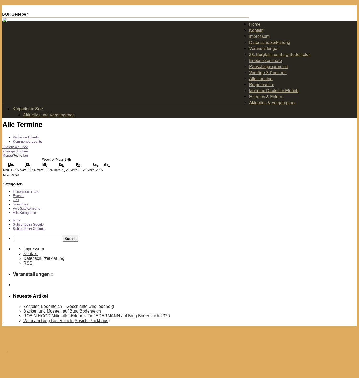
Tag (25, 155)
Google (28, 224)
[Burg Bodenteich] (7, 350)
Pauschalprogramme (268, 66)
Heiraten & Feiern (265, 97)
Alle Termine (261, 78)
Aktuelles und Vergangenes (49, 115)
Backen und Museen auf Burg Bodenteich (62, 311)
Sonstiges (20, 204)
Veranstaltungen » (33, 273)
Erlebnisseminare (265, 60)
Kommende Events (27, 141)
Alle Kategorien (24, 213)
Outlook (29, 229)
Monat (7, 155)
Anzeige (15, 151)
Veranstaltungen (264, 48)
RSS (16, 220)
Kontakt (256, 30)
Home (254, 24)
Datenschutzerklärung (269, 42)
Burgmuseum (261, 84)
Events (18, 196)
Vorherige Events (26, 137)
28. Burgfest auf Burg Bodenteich (280, 54)
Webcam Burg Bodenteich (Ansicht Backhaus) (66, 320)
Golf (16, 200)
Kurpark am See (28, 109)
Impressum (259, 36)
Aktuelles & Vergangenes (272, 103)
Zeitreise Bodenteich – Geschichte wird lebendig (68, 306)
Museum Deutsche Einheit (273, 90)
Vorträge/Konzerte (26, 208)
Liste (15, 147)
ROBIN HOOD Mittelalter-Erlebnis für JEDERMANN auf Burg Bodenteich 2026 (96, 316)
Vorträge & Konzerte (268, 72)
